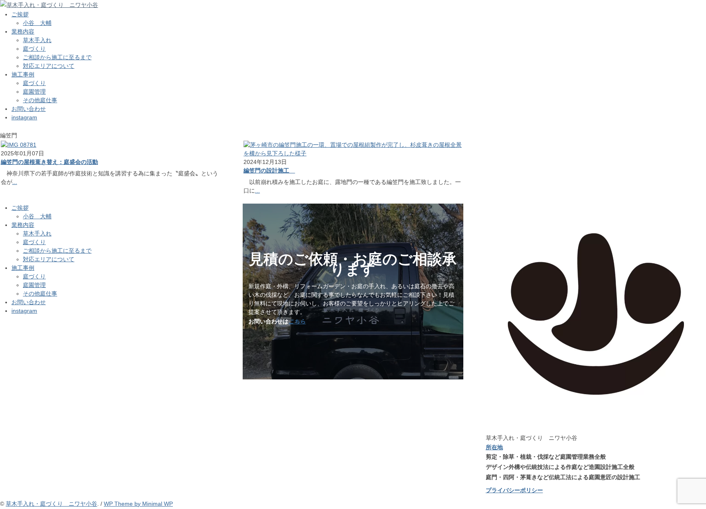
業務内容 (22, 31)
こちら (297, 321)
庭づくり (34, 48)
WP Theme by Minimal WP (138, 503)
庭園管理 (34, 91)
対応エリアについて (48, 66)
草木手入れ (37, 40)
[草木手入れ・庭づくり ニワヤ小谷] (49, 5)
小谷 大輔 (37, 23)
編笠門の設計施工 (269, 170)
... (14, 182)
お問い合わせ (28, 108)
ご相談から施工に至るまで (57, 57)
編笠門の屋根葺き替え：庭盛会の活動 (49, 162)
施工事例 (22, 74)
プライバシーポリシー (514, 490)
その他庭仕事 (40, 100)
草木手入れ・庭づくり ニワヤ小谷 (51, 503)
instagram (24, 117)
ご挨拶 (20, 14)
